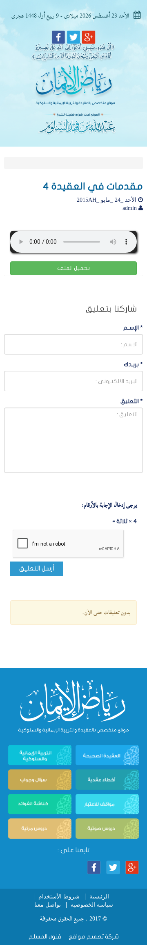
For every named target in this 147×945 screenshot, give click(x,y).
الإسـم (133, 328)
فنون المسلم (45, 937)
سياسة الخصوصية (92, 905)
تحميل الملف (73, 268)
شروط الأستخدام (59, 897)
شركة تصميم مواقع (93, 937)
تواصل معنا (47, 905)
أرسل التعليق (37, 568)
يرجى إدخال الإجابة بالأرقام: (109, 505)
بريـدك (133, 364)
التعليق (131, 401)
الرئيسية (99, 897)
